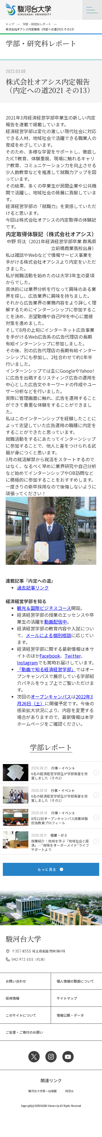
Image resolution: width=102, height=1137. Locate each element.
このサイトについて (21, 1015)
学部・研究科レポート (37, 24)
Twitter (73, 655)
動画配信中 (55, 621)
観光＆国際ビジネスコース (44, 608)
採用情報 (12, 998)
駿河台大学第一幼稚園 (42, 1091)
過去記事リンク (33, 587)
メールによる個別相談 (48, 635)
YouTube (68, 1056)
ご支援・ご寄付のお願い (24, 1032)
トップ (10, 24)
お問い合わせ (16, 981)
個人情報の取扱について (75, 981)
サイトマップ (67, 998)
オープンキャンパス (51, 696)
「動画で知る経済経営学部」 (46, 669)
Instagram (27, 662)
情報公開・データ (70, 1015)
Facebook (50, 655)
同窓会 (69, 1091)
